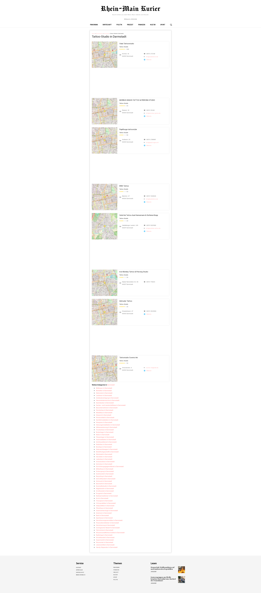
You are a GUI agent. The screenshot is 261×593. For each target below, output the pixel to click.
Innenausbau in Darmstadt (105, 461)
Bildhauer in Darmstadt (104, 388)
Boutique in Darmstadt (104, 447)
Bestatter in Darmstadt (104, 390)
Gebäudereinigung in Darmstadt (107, 398)
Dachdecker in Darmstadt (105, 403)
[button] (171, 24)
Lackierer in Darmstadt (104, 395)
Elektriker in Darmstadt (104, 444)
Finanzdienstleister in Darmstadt (107, 523)
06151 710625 (150, 282)
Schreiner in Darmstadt (104, 464)
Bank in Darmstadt (102, 515)
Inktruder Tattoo (125, 301)
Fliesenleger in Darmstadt (105, 437)
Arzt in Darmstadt (102, 498)
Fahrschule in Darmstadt (104, 530)
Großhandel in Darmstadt (105, 491)
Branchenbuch (99, 33)
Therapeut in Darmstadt (104, 501)
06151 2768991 (151, 139)
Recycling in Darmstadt (104, 476)
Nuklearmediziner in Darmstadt (107, 496)
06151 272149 (150, 53)
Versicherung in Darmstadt (105, 525)
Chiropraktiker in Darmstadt (106, 503)
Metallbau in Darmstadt (104, 412)
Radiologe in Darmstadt (104, 535)
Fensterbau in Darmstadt (104, 410)
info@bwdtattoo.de (152, 199)
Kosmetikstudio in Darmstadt (106, 486)
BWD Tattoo (124, 186)
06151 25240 (150, 110)
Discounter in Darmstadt (104, 542)
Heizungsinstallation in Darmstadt (108, 425)
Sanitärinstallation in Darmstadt (107, 420)
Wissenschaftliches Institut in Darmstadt (110, 532)
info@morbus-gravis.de (153, 113)
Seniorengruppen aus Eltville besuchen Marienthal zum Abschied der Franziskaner (163, 579)
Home (93, 33)
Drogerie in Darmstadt (103, 493)
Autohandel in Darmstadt (104, 474)
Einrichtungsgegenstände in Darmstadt (110, 466)
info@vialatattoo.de (152, 56)
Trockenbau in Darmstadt (105, 430)
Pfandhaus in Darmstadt (104, 508)
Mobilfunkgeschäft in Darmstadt (107, 452)
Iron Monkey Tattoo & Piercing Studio (133, 272)
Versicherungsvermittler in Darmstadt (109, 520)
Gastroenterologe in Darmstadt (107, 510)
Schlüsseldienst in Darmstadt (106, 442)
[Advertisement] (130, 83)
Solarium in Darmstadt (104, 513)
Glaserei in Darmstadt (103, 415)
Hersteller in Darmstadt (104, 457)
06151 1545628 (151, 196)
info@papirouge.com (152, 142)
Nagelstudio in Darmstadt (105, 488)
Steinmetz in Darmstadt (104, 393)
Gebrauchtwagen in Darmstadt (106, 449)
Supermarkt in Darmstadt (105, 540)
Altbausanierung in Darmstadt (106, 427)
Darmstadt (106, 33)
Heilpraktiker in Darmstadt (105, 505)
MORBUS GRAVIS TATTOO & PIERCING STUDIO (137, 100)
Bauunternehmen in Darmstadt (106, 408)
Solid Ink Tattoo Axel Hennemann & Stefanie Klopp (138, 215)
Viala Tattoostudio (126, 44)
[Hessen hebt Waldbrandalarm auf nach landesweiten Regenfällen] (181, 569)
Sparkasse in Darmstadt (104, 518)
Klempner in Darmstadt (104, 422)
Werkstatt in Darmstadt (104, 454)
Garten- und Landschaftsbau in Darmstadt (111, 405)
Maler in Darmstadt (102, 434)
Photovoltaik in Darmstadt (105, 417)
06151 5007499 (151, 225)
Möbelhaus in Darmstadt (104, 469)
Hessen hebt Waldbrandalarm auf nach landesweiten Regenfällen (162, 568)
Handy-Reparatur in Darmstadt (106, 547)
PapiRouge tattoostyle (128, 129)
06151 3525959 (151, 311)
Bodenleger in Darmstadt (104, 432)
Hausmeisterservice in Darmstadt (107, 400)
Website (148, 59)
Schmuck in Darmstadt (104, 481)
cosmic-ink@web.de (152, 367)
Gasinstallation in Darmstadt (106, 439)
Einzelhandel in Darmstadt (105, 537)
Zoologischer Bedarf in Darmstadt (108, 528)
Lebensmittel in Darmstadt (105, 545)
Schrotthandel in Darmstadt (105, 479)
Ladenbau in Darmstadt (104, 459)
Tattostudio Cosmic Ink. (128, 357)
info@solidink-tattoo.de (153, 228)
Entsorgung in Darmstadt (105, 471)
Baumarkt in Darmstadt (104, 483)
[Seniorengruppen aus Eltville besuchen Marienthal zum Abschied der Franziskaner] (181, 579)
